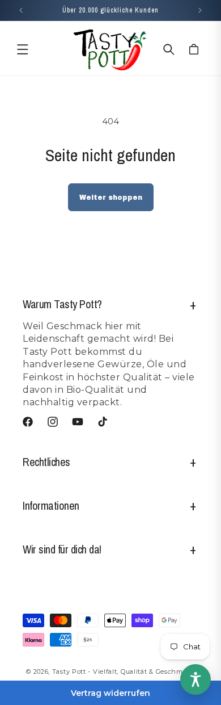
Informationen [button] (51, 505)
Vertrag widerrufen (110, 693)
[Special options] (195, 679)
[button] (22, 49)
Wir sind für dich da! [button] (62, 549)
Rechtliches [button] (46, 461)
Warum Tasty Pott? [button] (62, 304)
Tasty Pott (69, 671)
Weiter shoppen (110, 198)
